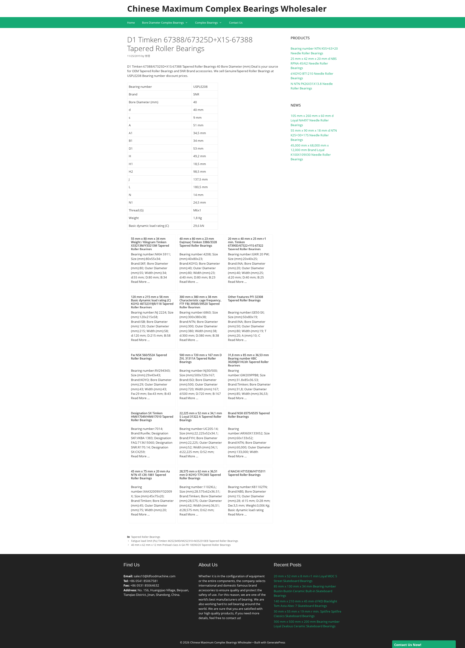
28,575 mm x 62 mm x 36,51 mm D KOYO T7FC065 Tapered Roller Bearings (200, 474)
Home (131, 22)
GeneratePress (276, 642)
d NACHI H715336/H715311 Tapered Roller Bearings (247, 473)
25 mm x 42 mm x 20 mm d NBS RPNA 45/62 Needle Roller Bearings (314, 63)
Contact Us (235, 22)
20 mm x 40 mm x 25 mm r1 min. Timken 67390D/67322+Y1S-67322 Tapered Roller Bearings (247, 244)
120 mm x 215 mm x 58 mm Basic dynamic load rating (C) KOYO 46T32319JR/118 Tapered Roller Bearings (152, 302)
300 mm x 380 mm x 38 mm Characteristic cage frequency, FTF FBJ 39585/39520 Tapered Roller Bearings (200, 302)
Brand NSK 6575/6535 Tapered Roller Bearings (249, 415)
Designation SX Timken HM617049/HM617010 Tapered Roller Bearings (152, 416)
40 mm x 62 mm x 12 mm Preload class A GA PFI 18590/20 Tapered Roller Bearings (181, 545)
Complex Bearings (206, 22)
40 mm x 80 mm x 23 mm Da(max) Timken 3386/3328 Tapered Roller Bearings (198, 242)
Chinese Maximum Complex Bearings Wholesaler (227, 8)
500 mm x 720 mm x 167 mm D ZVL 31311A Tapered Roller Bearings (200, 358)
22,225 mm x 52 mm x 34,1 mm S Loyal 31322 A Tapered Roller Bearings (200, 416)
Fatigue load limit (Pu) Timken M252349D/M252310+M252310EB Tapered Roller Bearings (184, 541)
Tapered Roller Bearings (145, 537)
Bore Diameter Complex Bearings (163, 22)
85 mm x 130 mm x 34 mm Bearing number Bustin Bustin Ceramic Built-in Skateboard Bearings (305, 591)
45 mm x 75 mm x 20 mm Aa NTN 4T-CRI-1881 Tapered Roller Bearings (150, 474)
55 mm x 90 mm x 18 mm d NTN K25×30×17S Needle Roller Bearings (314, 135)
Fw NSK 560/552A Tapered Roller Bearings (149, 356)
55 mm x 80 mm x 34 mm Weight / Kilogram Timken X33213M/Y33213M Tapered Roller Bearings (150, 244)
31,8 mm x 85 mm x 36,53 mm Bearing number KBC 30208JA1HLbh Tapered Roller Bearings (248, 360)
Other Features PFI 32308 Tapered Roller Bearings (245, 298)
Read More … (140, 282)
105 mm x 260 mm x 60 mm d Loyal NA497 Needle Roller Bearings (312, 120)
